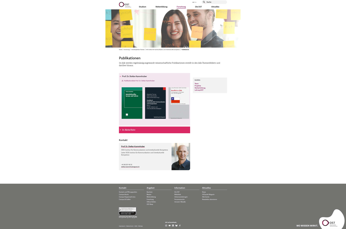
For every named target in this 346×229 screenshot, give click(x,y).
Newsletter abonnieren (209, 199)
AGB (135, 226)
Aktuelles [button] (215, 6)
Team (197, 84)
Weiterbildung (200, 88)
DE (193, 2)
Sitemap (140, 226)
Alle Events (205, 197)
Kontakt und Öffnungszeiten (128, 192)
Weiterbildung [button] (161, 6)
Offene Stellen (151, 202)
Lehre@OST (199, 90)
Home (120, 49)
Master (149, 194)
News (204, 192)
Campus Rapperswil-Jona (127, 197)
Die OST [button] (198, 6)
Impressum (122, 226)
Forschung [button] (181, 6)
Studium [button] (142, 6)
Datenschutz (129, 226)
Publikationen (185, 49)
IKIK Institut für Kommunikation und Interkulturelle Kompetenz (163, 49)
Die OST (177, 192)
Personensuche (179, 199)
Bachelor (150, 192)
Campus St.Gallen (125, 199)
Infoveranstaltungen (181, 197)
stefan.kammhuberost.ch (130, 167)
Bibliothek (177, 194)
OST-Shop (150, 204)
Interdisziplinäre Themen (137, 49)
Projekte (198, 86)
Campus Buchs (124, 194)
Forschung (126, 49)
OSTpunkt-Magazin (208, 194)
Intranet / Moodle (180, 202)
